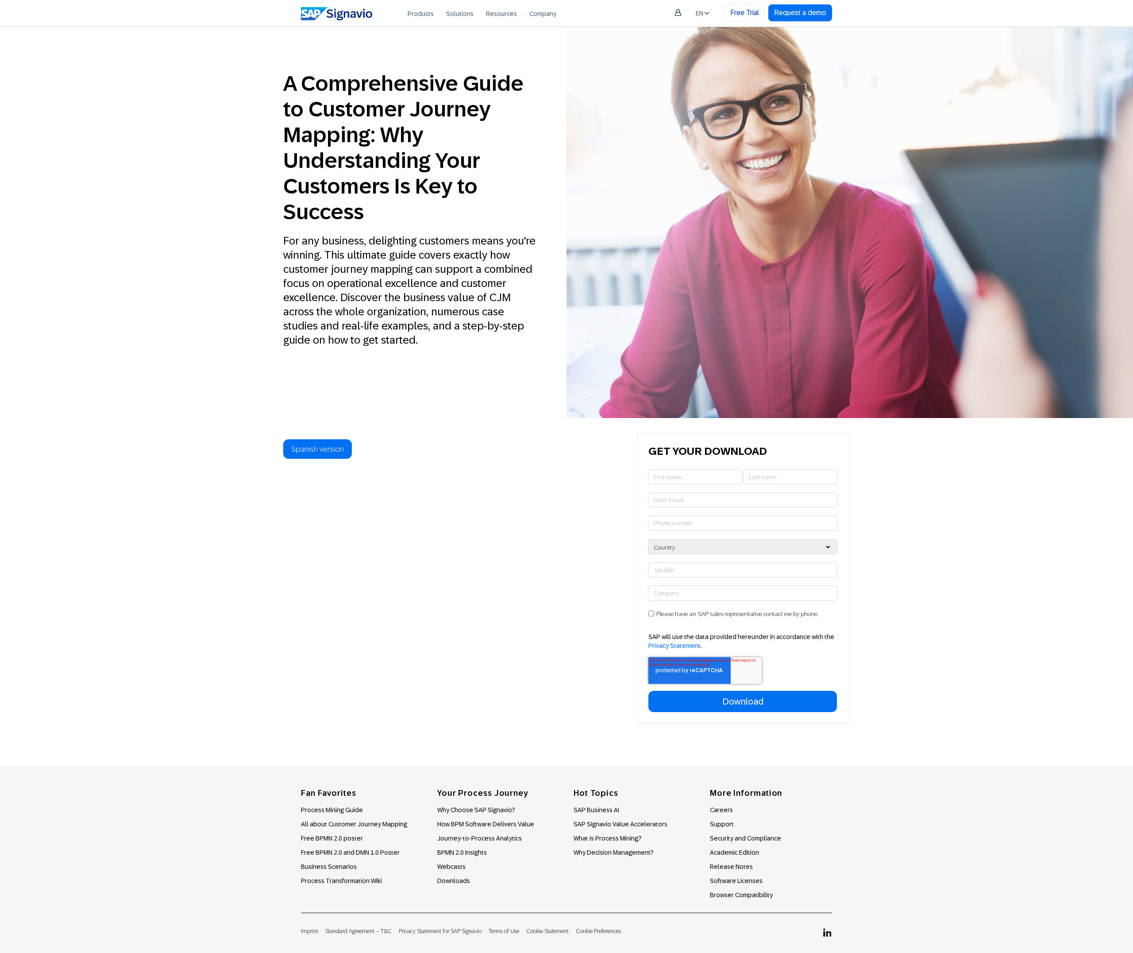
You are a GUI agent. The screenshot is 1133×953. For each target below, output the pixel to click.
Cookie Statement (547, 931)
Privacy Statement (674, 645)
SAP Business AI (596, 810)
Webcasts (451, 866)
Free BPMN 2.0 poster (332, 838)
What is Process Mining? (608, 838)
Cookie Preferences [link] (598, 931)
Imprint (309, 931)
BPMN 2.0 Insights (462, 852)
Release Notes (731, 866)
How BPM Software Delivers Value (485, 824)
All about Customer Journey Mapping (354, 824)
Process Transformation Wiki (341, 880)
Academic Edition (734, 852)
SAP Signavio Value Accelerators (620, 824)
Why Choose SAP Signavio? (476, 810)
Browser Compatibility (741, 895)
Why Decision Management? (614, 852)
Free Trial (744, 12)
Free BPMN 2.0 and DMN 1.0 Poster (350, 852)
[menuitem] (420, 13)
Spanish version (317, 449)
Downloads (453, 880)
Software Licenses (736, 880)
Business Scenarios (329, 866)
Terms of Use (504, 931)
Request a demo (800, 12)
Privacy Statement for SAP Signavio (440, 931)
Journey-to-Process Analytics (480, 838)
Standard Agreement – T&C (358, 931)
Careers (721, 810)
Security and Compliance (745, 838)
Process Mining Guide (332, 810)
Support (722, 824)
